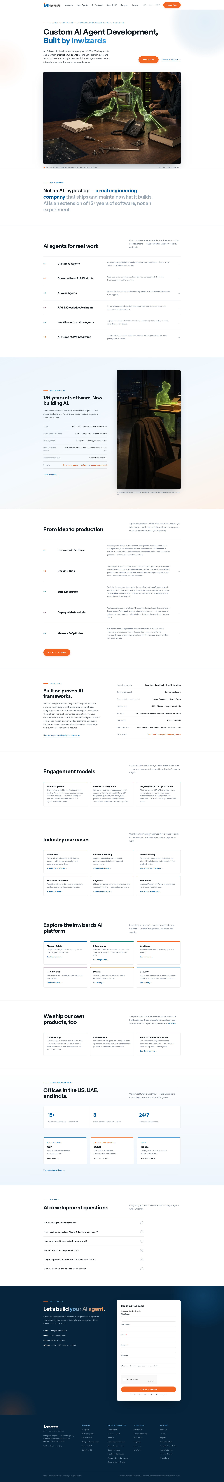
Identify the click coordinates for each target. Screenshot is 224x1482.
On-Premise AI (97, 5)
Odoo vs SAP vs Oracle (116, 1462)
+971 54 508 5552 (101, 1158)
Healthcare (138, 1430)
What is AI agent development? (93, 1222)
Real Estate (138, 1438)
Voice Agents (82, 5)
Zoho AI (111, 1438)
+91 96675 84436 (148, 1158)
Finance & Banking (140, 1434)
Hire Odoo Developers (116, 1454)
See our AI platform (171, 59)
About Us (163, 1430)
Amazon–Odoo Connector (118, 1458)
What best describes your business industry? (139, 1366)
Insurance (137, 1446)
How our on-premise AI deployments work (61, 735)
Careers (162, 1434)
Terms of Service (166, 1454)
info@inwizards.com (59, 1331)
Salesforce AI (112, 1430)
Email (123, 1335)
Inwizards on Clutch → (98, 458)
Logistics (137, 1442)
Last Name (126, 1324)
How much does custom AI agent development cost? (93, 1232)
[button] (148, 1389)
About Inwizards (51, 475)
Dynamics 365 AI (114, 1434)
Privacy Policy (165, 1458)
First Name (125, 1314)
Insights (135, 5)
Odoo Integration (114, 1450)
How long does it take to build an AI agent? (93, 1241)
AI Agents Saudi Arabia (168, 1446)
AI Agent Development (90, 1442)
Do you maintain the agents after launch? (93, 1268)
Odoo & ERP (112, 5)
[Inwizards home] (52, 5)
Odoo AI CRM (87, 1446)
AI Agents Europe (166, 1450)
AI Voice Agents (88, 1434)
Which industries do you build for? (93, 1250)
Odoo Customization (116, 1446)
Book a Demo (171, 5)
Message (124, 1355)
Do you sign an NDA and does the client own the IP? (93, 1259)
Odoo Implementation (116, 1442)
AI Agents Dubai (166, 1442)
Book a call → (52, 1158)
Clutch (172, 1023)
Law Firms (137, 1450)
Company (124, 5)
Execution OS (87, 1450)
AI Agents (69, 5)
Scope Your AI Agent (57, 652)
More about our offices (54, 1170)
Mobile (124, 1345)
